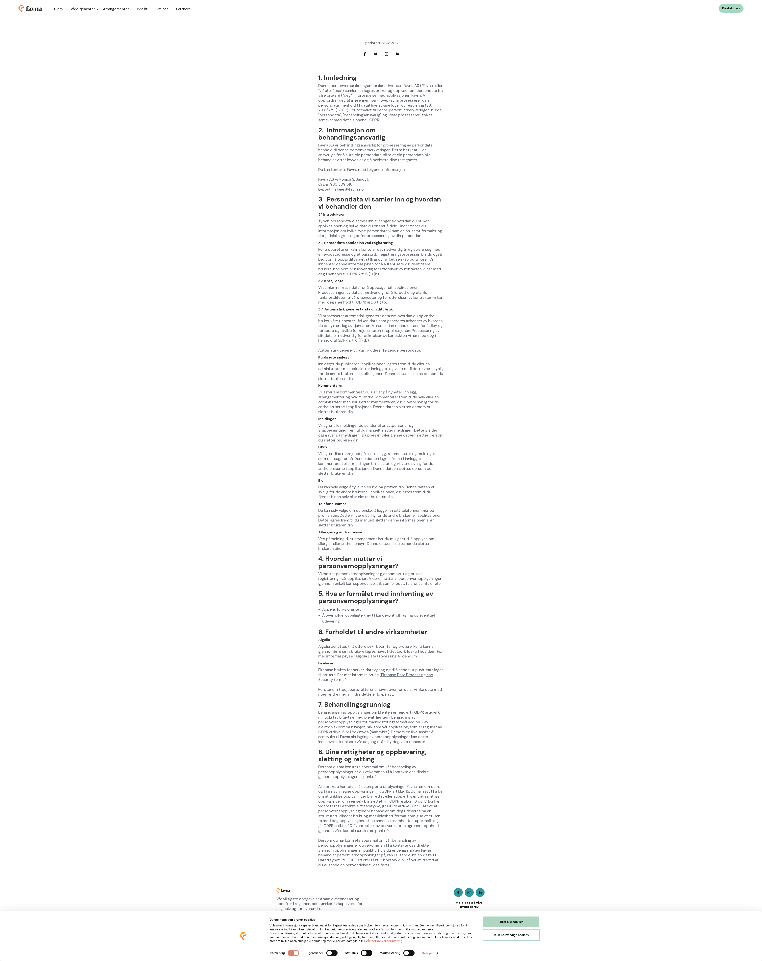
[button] (83, 8)
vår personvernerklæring (384, 941)
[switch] (332, 953)
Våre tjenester (83, 9)
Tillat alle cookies (511, 921)
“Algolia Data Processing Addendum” (386, 656)
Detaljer (427, 953)
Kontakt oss (731, 8)
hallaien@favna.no (348, 189)
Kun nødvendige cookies (511, 934)
